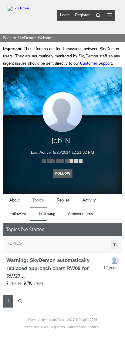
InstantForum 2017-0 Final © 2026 (72, 319)
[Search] (98, 15)
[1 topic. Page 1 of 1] (20, 301)
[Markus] (114, 260)
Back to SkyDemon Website (27, 38)
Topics (14, 243)
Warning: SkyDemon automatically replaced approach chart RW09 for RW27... (48, 268)
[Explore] (109, 15)
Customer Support (96, 63)
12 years (111, 268)
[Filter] (114, 244)
